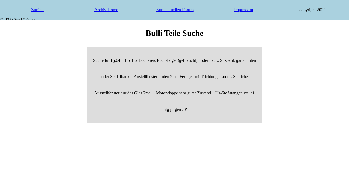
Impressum (243, 9)
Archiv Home (106, 9)
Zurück (37, 9)
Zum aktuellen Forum (175, 9)
